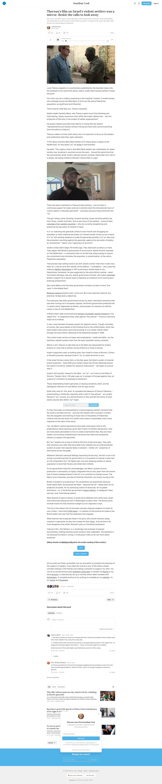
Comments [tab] (51, 613)
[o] (81, 181)
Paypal (105, 572)
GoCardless (52, 577)
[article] (81, 698)
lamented (111, 275)
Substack (72, 780)
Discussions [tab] (61, 687)
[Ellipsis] (114, 634)
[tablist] (55, 613)
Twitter (52, 580)
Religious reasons (54, 293)
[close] (99, 714)
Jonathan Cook (55, 26)
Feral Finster (55, 635)
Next (109, 600)
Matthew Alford (68, 542)
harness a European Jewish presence (93, 314)
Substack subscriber (81, 572)
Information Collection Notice (80, 744)
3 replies (55, 656)
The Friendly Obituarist (58, 662)
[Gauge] (112, 40)
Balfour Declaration (63, 269)
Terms (85, 771)
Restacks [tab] (59, 613)
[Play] (58, 39)
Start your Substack (76, 775)
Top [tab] (49, 687)
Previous (54, 600)
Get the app (90, 775)
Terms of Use (90, 742)
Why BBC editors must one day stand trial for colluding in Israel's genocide (71, 693)
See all (50, 743)
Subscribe (146, 3)
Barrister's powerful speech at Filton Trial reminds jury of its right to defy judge (72, 710)
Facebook (63, 580)
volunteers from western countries (61, 224)
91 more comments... (53, 677)
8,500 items (73, 511)
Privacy (80, 771)
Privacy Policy (95, 744)
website (106, 577)
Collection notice (94, 771)
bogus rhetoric (90, 490)
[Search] (135, 3)
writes (79, 145)
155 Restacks (70, 586)
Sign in (156, 3)
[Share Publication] (139, 3)
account (54, 574)
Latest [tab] (54, 687)
